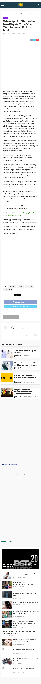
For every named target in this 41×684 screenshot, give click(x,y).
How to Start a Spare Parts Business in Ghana (25, 659)
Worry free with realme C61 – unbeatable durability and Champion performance (24, 392)
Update (20, 286)
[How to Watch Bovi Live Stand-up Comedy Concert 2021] (7, 575)
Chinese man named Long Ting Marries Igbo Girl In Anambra (26, 612)
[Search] (38, 5)
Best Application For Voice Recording (25, 602)
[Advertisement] (20, 66)
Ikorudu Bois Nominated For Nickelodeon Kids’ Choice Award (24, 583)
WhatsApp (8, 289)
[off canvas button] (2, 5)
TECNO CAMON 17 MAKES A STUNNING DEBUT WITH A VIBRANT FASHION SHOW (26, 594)
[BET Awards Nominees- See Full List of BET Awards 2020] (20, 559)
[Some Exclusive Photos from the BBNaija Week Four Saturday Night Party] (7, 624)
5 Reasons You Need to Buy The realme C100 (25, 352)
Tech (5, 18)
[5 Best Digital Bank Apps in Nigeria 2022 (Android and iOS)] (7, 642)
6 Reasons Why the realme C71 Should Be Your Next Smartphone (26, 364)
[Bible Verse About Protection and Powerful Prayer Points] (7, 651)
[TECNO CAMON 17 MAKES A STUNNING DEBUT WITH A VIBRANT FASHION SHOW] (7, 594)
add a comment (12, 317)
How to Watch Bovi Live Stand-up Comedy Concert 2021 (24, 574)
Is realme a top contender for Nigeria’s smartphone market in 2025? (25, 377)
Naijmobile (19, 355)
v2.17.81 (30, 286)
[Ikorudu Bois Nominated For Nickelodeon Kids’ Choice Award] (7, 585)
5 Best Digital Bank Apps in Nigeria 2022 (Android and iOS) (24, 640)
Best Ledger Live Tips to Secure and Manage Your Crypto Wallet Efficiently (18, 632)
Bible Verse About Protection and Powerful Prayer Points (24, 650)
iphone (12, 286)
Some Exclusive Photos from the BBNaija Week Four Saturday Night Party (24, 623)
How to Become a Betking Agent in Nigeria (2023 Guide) (25, 669)
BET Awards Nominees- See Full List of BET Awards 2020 (20, 566)
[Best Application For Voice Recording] (7, 605)
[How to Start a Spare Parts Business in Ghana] (7, 661)
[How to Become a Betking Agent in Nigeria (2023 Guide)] (7, 670)
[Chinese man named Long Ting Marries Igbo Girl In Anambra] (7, 614)
